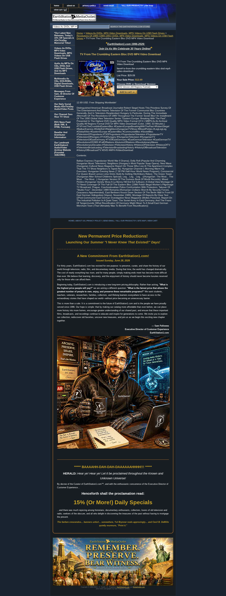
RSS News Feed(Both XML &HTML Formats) (62, 124)
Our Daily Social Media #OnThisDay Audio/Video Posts (63, 106)
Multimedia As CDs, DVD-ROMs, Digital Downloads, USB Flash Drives (64, 82)
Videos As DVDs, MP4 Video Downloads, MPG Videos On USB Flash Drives (125, 33)
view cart (58, 10)
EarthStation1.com (123, 587)
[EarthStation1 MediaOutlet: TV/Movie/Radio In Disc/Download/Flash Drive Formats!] (91, 18)
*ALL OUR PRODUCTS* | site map (137, 5)
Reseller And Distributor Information (60, 135)
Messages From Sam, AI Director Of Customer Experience (64, 95)
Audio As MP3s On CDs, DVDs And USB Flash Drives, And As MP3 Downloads (64, 68)
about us (71, 5)
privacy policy (89, 5)
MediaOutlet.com (139, 587)
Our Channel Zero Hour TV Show (63, 115)
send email (108, 5)
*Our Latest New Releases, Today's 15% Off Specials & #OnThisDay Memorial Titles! (64, 38)
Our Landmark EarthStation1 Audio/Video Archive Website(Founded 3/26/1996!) (62, 148)
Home (80, 33)
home (56, 5)
